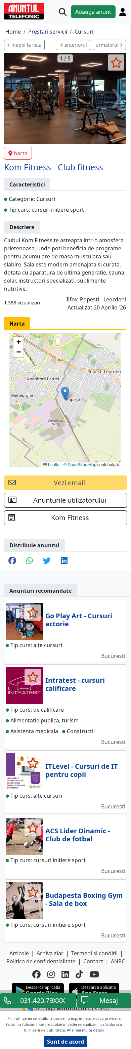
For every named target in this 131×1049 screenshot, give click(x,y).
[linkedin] (65, 974)
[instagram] (51, 974)
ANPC (118, 961)
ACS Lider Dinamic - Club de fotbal (77, 834)
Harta (17, 323)
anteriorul (75, 45)
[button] (65, 393)
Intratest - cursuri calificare (75, 684)
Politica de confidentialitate (41, 961)
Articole (19, 953)
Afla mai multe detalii (85, 1030)
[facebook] (36, 974)
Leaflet (53, 464)
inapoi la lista (26, 45)
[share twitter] (47, 561)
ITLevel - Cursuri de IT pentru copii (81, 770)
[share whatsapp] (29, 561)
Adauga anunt (93, 11)
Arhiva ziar (50, 953)
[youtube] (94, 974)
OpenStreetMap (82, 464)
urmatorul (108, 45)
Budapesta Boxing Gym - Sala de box (84, 899)
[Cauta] (62, 12)
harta (21, 153)
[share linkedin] (64, 561)
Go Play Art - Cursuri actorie (78, 619)
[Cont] (122, 11)
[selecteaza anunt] (116, 62)
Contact (93, 961)
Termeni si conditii (94, 953)
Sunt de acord (65, 1041)
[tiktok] (79, 974)
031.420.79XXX (42, 1000)
